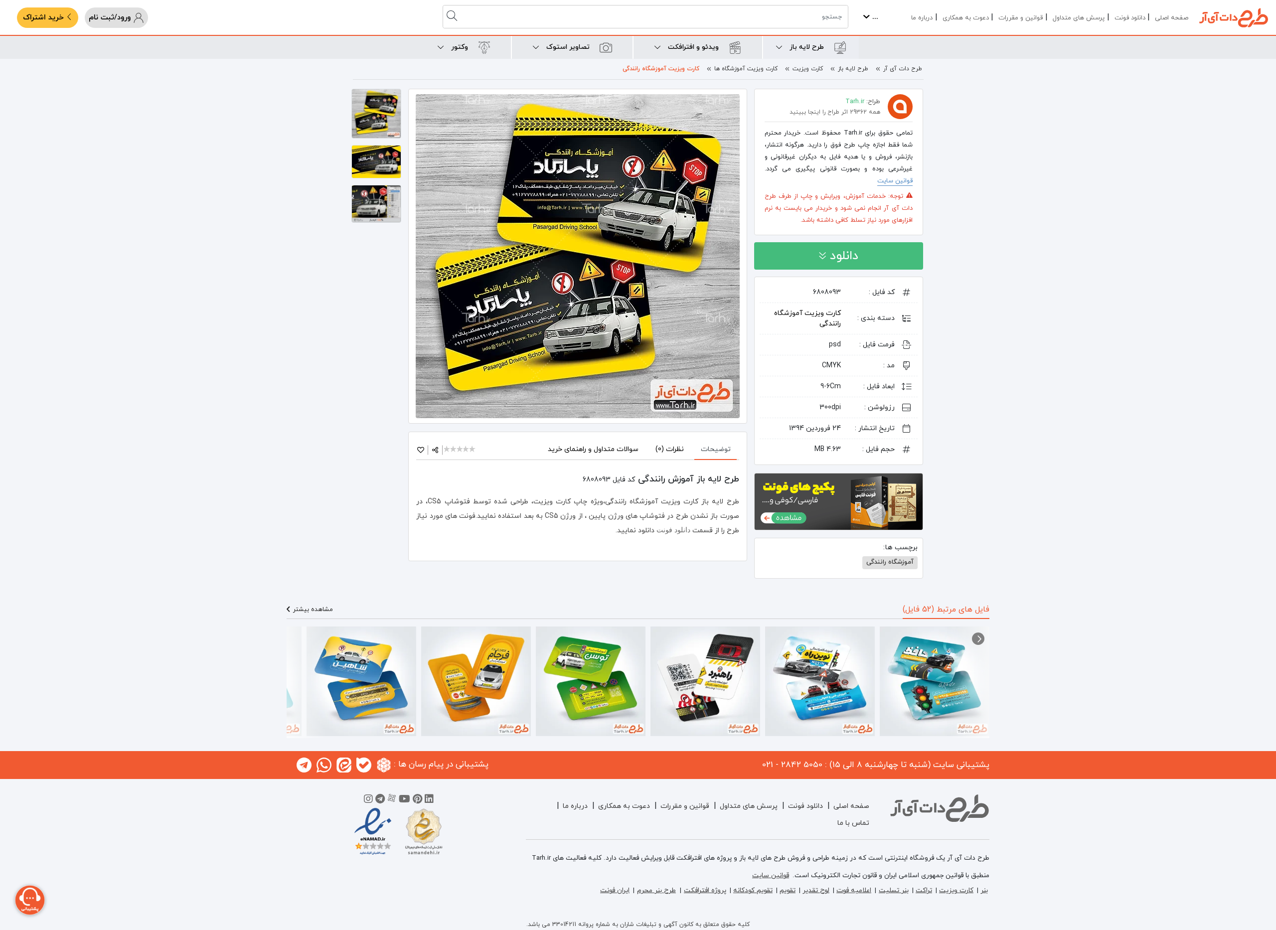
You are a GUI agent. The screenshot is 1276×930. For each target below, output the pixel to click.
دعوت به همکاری (966, 17)
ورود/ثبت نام (111, 17)
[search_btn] (453, 16)
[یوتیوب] (404, 800)
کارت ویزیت (808, 69)
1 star (447, 450)
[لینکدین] (429, 800)
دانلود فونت (1130, 17)
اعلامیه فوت (853, 890)
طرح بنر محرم (656, 890)
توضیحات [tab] (716, 449)
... (874, 17)
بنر (984, 890)
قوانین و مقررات (1020, 17)
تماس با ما (853, 823)
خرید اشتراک (44, 17)
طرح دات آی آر (902, 69)
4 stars (467, 450)
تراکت (924, 890)
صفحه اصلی (1171, 17)
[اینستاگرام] (368, 800)
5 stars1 (473, 450)
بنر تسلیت (894, 890)
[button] (978, 638)
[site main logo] (1234, 17)
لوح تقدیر (815, 890)
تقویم (788, 890)
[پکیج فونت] (839, 500)
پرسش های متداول (1079, 17)
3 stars (460, 450)
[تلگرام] (380, 800)
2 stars (454, 450)
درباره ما (922, 17)
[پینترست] (417, 800)
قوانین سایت (895, 180)
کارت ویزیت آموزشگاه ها (746, 69)
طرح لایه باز (853, 69)
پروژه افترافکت (705, 890)
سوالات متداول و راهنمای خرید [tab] (593, 449)
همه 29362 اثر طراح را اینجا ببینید (835, 112)
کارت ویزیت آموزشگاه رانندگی (661, 69)
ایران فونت (615, 890)
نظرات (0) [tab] (669, 449)
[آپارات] (391, 800)
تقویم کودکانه (753, 890)
